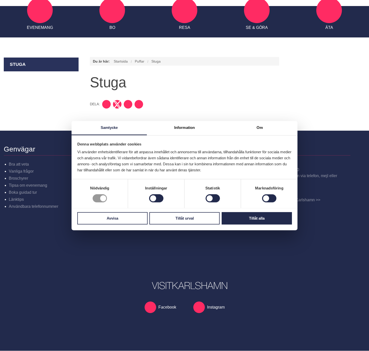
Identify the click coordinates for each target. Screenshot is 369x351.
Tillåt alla (257, 218)
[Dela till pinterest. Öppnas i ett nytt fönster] (139, 104)
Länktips (16, 199)
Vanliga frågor (21, 171)
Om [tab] (260, 127)
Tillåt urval (184, 218)
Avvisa (112, 218)
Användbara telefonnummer (33, 206)
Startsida (121, 61)
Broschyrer (18, 178)
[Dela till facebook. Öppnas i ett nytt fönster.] (106, 104)
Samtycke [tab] (109, 127)
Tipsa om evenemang (28, 185)
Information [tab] (184, 127)
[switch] (156, 198)
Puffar (139, 61)
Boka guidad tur (23, 192)
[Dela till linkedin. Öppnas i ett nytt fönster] (128, 104)
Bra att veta (19, 164)
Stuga (18, 64)
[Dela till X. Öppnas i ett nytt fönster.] (117, 104)
